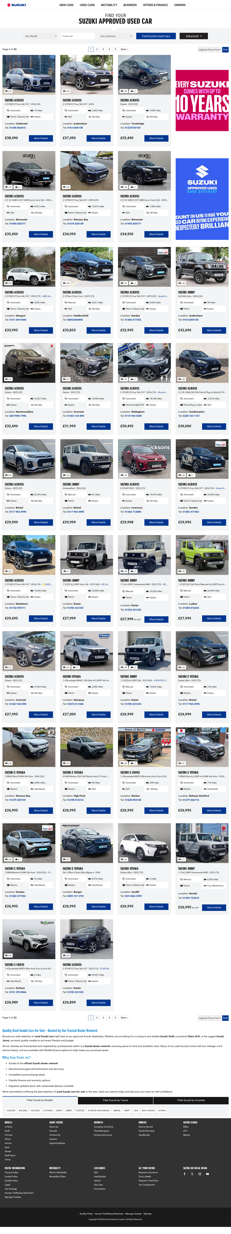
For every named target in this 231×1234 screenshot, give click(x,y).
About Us (53, 1126)
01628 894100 (133, 799)
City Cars (98, 1184)
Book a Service (146, 1126)
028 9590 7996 (17, 415)
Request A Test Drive (148, 1180)
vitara (162, 1110)
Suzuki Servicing (146, 1131)
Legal (7, 1184)
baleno (23, 1110)
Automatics (99, 1189)
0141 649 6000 (17, 319)
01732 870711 (17, 607)
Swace (8, 1151)
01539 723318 (191, 897)
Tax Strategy (11, 1189)
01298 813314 (75, 799)
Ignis (7, 1147)
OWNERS (180, 5)
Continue (202, 108)
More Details (41, 138)
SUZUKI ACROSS (14, 100)
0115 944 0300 (133, 415)
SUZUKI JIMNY (186, 292)
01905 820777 (17, 223)
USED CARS (87, 5)
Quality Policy (11, 1180)
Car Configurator (147, 1184)
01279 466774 (191, 799)
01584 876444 (191, 607)
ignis (59, 1110)
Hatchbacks (100, 1176)
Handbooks (144, 1135)
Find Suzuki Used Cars (156, 36)
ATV (185, 1131)
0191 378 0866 (17, 992)
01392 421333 (75, 607)
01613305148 (75, 127)
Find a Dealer (145, 1176)
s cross (80, 1110)
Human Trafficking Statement (19, 1193)
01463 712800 (133, 511)
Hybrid (97, 1180)
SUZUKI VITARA (72, 676)
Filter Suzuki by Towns (115, 1100)
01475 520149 (75, 223)
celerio (35, 1110)
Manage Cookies (13, 1197)
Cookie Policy (11, 1176)
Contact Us (54, 1135)
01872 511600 (75, 703)
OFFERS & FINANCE (155, 5)
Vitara (8, 1139)
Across (8, 1143)
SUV (96, 1172)
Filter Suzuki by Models (40, 1100)
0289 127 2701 (75, 896)
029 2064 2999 (133, 896)
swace (117, 1110)
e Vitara (8, 1126)
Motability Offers (57, 1176)
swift (127, 1110)
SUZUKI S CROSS (130, 772)
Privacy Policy (11, 1172)
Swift (7, 1131)
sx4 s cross (148, 1110)
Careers (53, 1139)
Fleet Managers (101, 1131)
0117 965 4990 (17, 511)
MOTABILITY (109, 5)
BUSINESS (130, 5)
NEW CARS (67, 5)
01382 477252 (133, 319)
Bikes (185, 1126)
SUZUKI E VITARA (188, 676)
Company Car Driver (103, 1126)
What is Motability (58, 1172)
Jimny (8, 1159)
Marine (186, 1135)
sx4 (136, 1110)
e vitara (47, 1110)
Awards (53, 1131)
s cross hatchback (99, 1110)
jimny (68, 1110)
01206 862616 (17, 127)
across (11, 1110)
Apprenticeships (57, 1143)
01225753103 (132, 127)
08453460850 (75, 319)
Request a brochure (148, 1172)
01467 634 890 (75, 415)
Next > (124, 49)
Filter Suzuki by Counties (191, 1100)
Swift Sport (10, 1155)
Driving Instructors (103, 1135)
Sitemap (147, 1213)
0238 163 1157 (191, 415)
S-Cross (8, 1135)
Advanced (192, 36)
